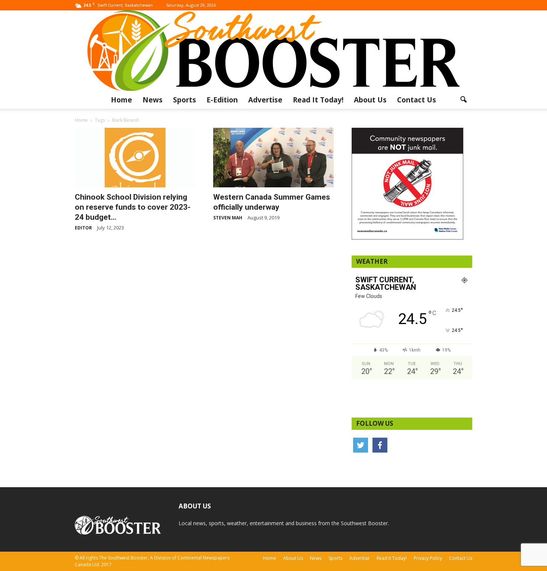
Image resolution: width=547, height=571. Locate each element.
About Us (370, 100)
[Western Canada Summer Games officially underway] (273, 157)
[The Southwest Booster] (273, 50)
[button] (463, 100)
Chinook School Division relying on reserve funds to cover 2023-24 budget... (133, 207)
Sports (184, 100)
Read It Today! (318, 100)
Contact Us (416, 100)
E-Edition (222, 100)
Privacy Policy (428, 558)
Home (121, 100)
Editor (83, 228)
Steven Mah (227, 218)
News (153, 100)
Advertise (265, 100)
